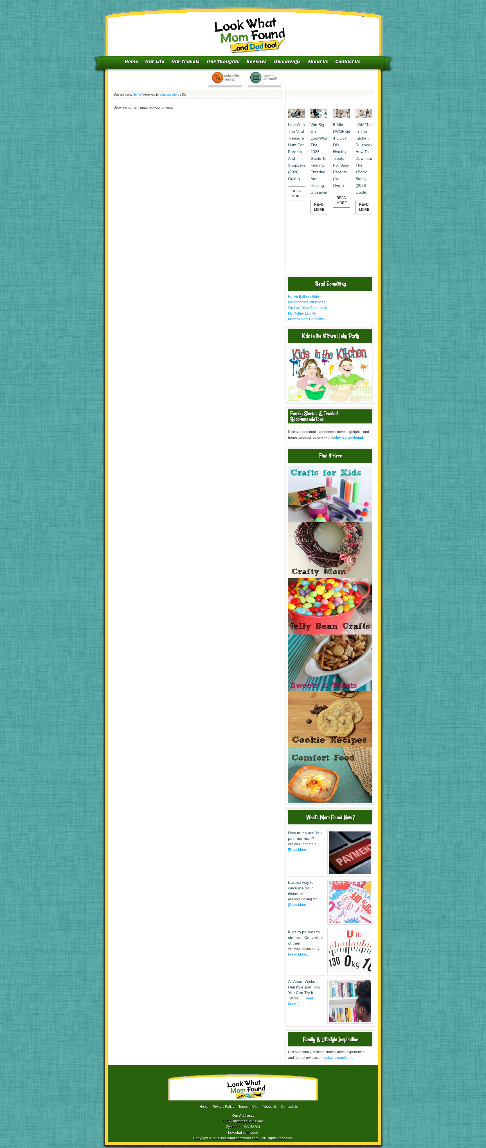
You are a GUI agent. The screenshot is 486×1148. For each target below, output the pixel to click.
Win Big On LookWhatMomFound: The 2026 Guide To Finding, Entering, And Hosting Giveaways (318, 158)
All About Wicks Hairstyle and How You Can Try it (304, 987)
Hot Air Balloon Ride (303, 297)
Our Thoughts (223, 61)
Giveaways (287, 61)
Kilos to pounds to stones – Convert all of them (305, 937)
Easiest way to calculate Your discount (301, 888)
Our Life (154, 61)
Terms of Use (248, 1107)
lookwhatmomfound (338, 1058)
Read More (297, 193)
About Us (318, 61)
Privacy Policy (223, 1107)
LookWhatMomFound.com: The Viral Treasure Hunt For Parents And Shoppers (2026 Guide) (296, 151)
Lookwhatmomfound (243, 29)
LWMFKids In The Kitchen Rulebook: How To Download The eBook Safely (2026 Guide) (364, 158)
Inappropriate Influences (306, 302)
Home (131, 61)
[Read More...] (298, 850)
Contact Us (347, 61)
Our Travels (185, 61)
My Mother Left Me (302, 313)
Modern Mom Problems (306, 319)
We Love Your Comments (307, 308)
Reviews (256, 61)
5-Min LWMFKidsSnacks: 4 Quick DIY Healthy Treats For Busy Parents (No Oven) (341, 155)
